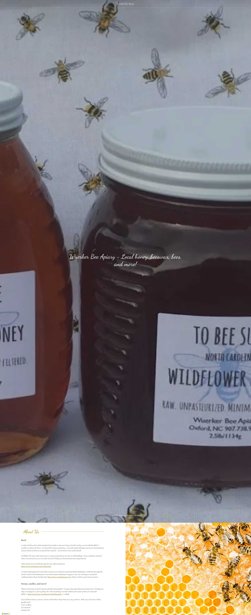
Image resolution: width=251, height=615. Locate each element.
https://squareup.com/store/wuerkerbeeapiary (45, 594)
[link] (125, 4)
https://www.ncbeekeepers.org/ (59, 577)
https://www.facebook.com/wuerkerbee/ (36, 566)
